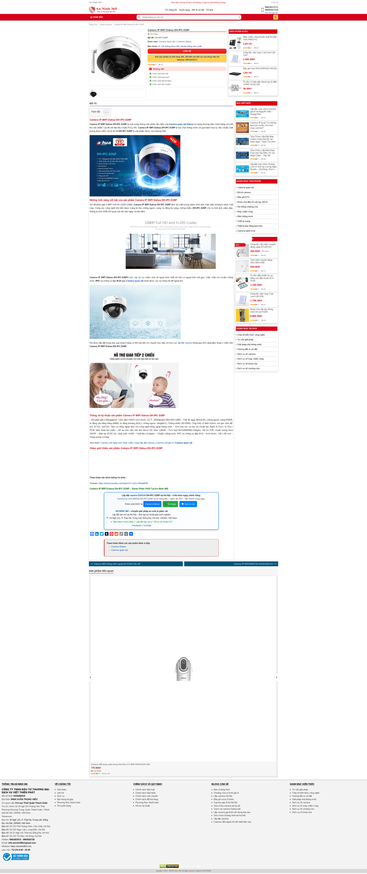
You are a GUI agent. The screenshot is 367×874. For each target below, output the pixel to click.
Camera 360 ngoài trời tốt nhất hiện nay (232, 822)
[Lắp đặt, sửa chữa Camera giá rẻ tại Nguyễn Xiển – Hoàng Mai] (242, 113)
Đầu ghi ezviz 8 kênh (224, 799)
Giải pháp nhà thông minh (249, 344)
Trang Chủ (93, 25)
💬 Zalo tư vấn (188, 504)
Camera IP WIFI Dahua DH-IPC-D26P (129, 25)
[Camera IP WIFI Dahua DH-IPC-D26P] (117, 57)
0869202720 (271, 9)
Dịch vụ (60, 796)
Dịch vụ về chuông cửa (248, 368)
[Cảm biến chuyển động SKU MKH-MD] (242, 266)
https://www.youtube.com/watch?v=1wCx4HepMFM (123, 483)
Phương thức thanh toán (68, 802)
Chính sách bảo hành (160, 77)
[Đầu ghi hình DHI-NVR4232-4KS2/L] (235, 73)
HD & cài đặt (198, 10)
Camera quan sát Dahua (181, 124)
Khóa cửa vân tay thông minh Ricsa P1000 (261, 310)
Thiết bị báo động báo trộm (250, 226)
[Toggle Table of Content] (104, 112)
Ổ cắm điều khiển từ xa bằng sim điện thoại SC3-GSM (262, 278)
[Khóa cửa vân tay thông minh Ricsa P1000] (242, 315)
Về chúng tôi (171, 10)
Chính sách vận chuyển (161, 84)
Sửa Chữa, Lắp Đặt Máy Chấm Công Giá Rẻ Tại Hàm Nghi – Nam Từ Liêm (262, 139)
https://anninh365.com (21, 846)
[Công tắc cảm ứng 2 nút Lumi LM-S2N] (242, 299)
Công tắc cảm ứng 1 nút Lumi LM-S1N (259, 53)
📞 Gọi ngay (170, 504)
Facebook (136, 525)
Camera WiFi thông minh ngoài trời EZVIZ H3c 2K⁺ (117, 564)
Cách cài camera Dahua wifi (227, 809)
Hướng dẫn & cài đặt (247, 349)
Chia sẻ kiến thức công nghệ (251, 335)
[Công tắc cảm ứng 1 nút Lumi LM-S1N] (235, 58)
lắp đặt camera (185, 343)
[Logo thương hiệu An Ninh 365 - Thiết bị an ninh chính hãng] (103, 9)
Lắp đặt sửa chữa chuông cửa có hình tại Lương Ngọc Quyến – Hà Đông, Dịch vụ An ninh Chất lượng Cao (263, 167)
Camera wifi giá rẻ (164, 443)
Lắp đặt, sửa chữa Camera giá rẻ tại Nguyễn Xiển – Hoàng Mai (263, 111)
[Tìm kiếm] (139, 17)
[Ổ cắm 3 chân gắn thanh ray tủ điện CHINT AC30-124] (235, 87)
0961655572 (271, 7)
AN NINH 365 (122, 511)
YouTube (147, 525)
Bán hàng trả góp (65, 799)
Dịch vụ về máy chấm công (250, 359)
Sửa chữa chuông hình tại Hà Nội (229, 815)
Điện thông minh (245, 216)
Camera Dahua (106, 25)
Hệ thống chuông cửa (247, 206)
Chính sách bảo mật (160, 74)
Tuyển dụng (184, 10)
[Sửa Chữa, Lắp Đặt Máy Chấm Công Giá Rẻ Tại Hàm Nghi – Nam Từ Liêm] (242, 141)
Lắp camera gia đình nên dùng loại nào (232, 812)
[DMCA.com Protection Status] (169, 866)
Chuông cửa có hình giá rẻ (226, 793)
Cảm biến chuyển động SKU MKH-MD (261, 261)
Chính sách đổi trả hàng (161, 81)
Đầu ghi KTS (243, 197)
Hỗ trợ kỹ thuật (142, 806)
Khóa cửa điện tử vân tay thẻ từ (252, 202)
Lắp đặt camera (221, 818)
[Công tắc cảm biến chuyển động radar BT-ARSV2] (242, 250)
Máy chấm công (131, 443)
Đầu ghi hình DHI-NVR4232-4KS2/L (260, 68)
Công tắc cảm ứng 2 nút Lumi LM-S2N (261, 295)
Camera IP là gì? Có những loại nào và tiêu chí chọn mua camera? (263, 125)
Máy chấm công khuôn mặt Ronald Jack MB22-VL (259, 38)
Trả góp (209, 9)
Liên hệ (274, 2)
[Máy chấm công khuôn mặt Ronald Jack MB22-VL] (235, 42)
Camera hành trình (246, 231)
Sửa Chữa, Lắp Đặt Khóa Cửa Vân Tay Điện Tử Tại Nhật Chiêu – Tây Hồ (262, 153)
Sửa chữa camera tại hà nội (227, 806)
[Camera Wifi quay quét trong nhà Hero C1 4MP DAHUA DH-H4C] (183, 668)
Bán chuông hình (222, 789)
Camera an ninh (124, 499)
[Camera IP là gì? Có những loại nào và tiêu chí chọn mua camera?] (242, 127)
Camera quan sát (167, 41)
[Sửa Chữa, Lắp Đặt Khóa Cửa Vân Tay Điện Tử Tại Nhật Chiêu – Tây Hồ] (242, 155)
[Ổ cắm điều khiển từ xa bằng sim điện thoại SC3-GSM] (242, 282)
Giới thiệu (61, 789)
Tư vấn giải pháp (245, 339)
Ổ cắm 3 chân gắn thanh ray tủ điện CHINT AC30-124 (260, 83)
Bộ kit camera (244, 192)
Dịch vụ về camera (246, 354)
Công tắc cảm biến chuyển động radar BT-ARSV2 (263, 245)
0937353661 (206, 871)
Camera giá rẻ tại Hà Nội (225, 802)
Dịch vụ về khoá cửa (247, 363)
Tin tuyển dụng (64, 806)
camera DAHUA (138, 495)
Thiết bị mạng (243, 221)
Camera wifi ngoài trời (111, 443)
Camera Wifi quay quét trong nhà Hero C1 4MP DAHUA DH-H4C (120, 764)
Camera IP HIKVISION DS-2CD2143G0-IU (253, 564)
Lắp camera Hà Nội (223, 796)
